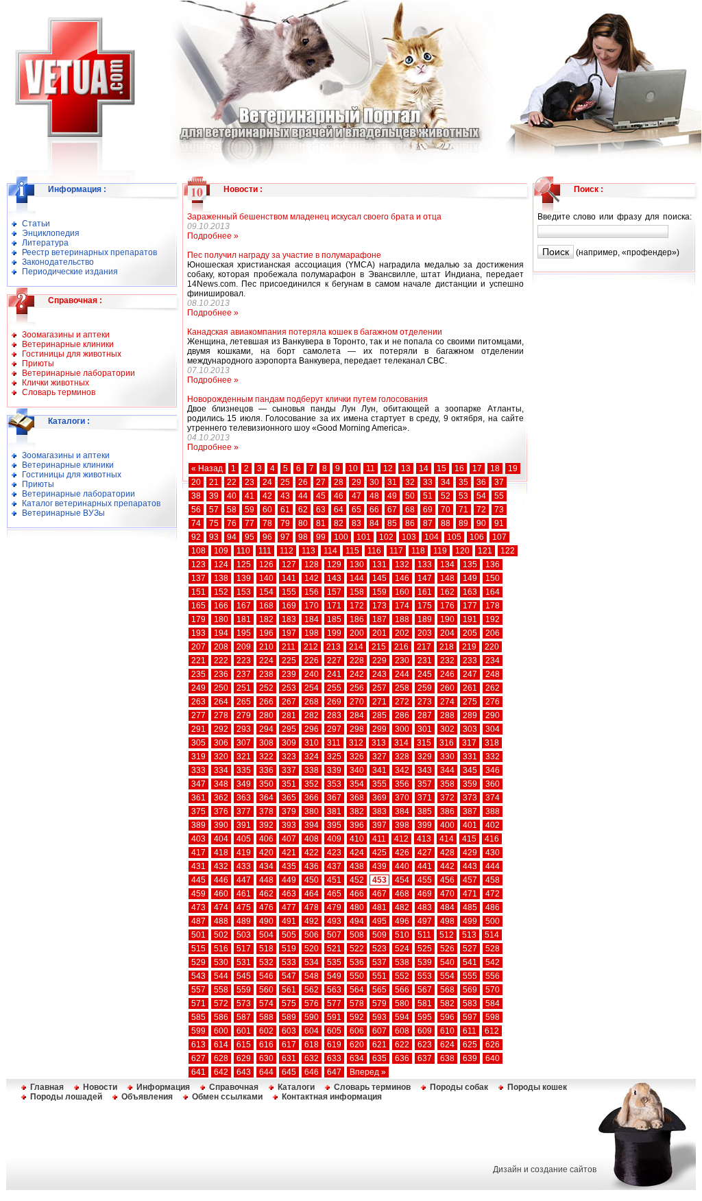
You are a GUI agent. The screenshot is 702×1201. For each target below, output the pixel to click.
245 (424, 674)
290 (492, 715)
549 (334, 976)
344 (447, 770)
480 (357, 907)
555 (470, 976)
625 (470, 1044)
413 (424, 839)
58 (232, 509)
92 (196, 537)
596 (447, 1017)
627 (198, 1058)
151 (198, 592)
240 (311, 674)
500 (492, 921)
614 (221, 1044)
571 (198, 1003)
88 (445, 523)
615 (244, 1044)
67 (392, 509)
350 (266, 784)
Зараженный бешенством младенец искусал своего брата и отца (314, 217)
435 (289, 866)
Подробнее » (213, 236)
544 (221, 976)
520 (311, 948)
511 (424, 935)
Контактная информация (332, 1097)
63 (321, 509)
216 (401, 647)
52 (445, 496)
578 (357, 1003)
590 (311, 1017)
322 (266, 756)
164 (492, 592)
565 (379, 990)
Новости (240, 189)
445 (198, 880)
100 (341, 537)
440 (402, 866)
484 (447, 907)
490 (266, 921)
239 (289, 674)
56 (196, 509)
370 (402, 797)
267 (289, 701)
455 (424, 880)
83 (356, 523)
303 (470, 729)
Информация (74, 189)
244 (402, 674)
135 (470, 564)
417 (198, 852)
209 (244, 647)
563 (334, 990)
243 (379, 674)
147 (424, 578)
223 (244, 660)
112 (286, 551)
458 (492, 880)
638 (447, 1058)
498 (447, 921)
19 (513, 468)
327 (379, 756)
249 (198, 688)
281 (289, 715)
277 (198, 715)
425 (379, 852)
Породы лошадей (66, 1097)
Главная (47, 1087)
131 (379, 564)
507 (334, 935)
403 (198, 839)
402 (492, 825)
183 (289, 619)
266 (266, 701)
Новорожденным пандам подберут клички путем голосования (307, 399)
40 (232, 496)
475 (244, 907)
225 (289, 660)
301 (424, 729)
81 (321, 523)
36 (481, 482)
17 (477, 468)
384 (402, 811)
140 (266, 578)
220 (492, 647)
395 (334, 825)
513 (469, 935)
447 (244, 880)
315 (424, 743)
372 (447, 797)
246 (447, 674)
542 (492, 962)
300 (402, 729)
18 (495, 468)
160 (402, 592)
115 (352, 551)
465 (334, 894)
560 (266, 990)
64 (338, 509)
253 (289, 688)
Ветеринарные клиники (68, 344)
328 (402, 756)
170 (311, 605)
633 (334, 1058)
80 (303, 523)
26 (303, 482)
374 (492, 797)
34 (445, 482)
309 (289, 743)
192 (492, 619)
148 (447, 578)
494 (357, 921)
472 (492, 894)
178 (492, 605)
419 (244, 852)
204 (447, 633)
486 (492, 907)
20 (196, 482)
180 (221, 619)
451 (334, 880)
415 (469, 839)
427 (424, 852)
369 (379, 797)
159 (379, 592)
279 (244, 715)
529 (198, 962)
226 (311, 660)
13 (406, 468)
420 (266, 852)
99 (321, 537)
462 (266, 894)
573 (244, 1003)
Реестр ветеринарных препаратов (89, 252)
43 (285, 496)
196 (266, 633)
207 (198, 647)
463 (289, 894)
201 (379, 633)
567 (424, 990)
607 (379, 1031)
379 (289, 811)
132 (402, 564)
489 (244, 921)
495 (379, 921)
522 (357, 948)
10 (353, 468)
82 (338, 523)
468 (402, 894)
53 (463, 496)
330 (447, 756)
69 (428, 509)
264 (221, 701)
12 (388, 468)
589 (289, 1017)
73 (499, 509)
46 (338, 496)
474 (221, 907)
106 (477, 537)
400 (447, 825)
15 (441, 468)
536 (357, 962)
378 (266, 811)
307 (244, 743)
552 (402, 976)
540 (447, 962)
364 (266, 797)
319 (198, 756)
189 (424, 619)
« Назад (207, 468)
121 (485, 551)
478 (311, 907)
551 (379, 976)
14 (423, 468)
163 (470, 592)
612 (492, 1031)
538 (402, 962)
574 (266, 1003)
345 (470, 770)
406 (266, 839)
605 (334, 1031)
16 (459, 468)
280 (266, 715)
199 (334, 633)
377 (244, 811)
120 (462, 551)
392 (266, 825)
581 (424, 1003)
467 (379, 894)
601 (244, 1031)
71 (463, 509)
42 (267, 496)
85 (392, 523)
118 (418, 551)
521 (334, 948)
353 (334, 784)
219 (469, 647)
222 (221, 660)
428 (447, 852)
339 (334, 770)
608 (402, 1031)
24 (267, 482)
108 (198, 551)
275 (470, 701)
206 (492, 633)
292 (221, 729)
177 (470, 605)
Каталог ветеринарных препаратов (91, 503)
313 (379, 743)
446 (221, 880)
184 (311, 619)
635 (379, 1058)
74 (196, 523)
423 (334, 852)
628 (221, 1058)
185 (334, 619)
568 (447, 990)
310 (311, 743)
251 (244, 688)
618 (311, 1044)
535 (334, 962)
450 (311, 880)
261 (470, 688)
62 (303, 509)
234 (492, 660)
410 (357, 839)
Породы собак (459, 1087)
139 (244, 578)
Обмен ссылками (227, 1097)
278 (221, 715)
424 (357, 852)
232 (447, 660)
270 (357, 701)
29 (356, 482)
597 (470, 1017)
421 (289, 852)
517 (244, 948)
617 (289, 1044)
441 (424, 866)
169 (289, 605)
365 (289, 797)
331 (470, 756)
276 (492, 701)
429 (470, 852)
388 (492, 811)
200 (357, 633)
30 (374, 482)
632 (311, 1058)
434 (266, 866)
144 (357, 578)
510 (402, 935)
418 (221, 852)
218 (446, 647)
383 (379, 811)
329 (424, 756)
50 (410, 496)
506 (311, 935)
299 (379, 729)
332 (492, 756)
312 (356, 743)
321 (244, 756)
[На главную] (67, 132)
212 (311, 647)
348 (221, 784)
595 (424, 1017)
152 (221, 592)
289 (470, 715)
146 (402, 578)
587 (244, 1017)
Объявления (147, 1097)
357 (424, 784)
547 (289, 976)
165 (198, 605)
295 (289, 729)
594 (402, 1017)
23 (249, 482)
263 (198, 701)
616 (266, 1044)
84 (374, 523)
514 (492, 935)
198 (311, 633)
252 (266, 688)
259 (424, 688)
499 (470, 921)
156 (311, 592)
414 (446, 839)
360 (492, 784)
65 (356, 509)
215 (379, 647)
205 (470, 633)
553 (424, 976)
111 (264, 551)
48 (374, 496)
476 (266, 907)
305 (198, 743)
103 (409, 537)
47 (356, 496)
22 (232, 482)
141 (289, 578)
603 (289, 1031)
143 (334, 578)
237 (244, 674)
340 (357, 770)
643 (244, 1072)
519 (289, 948)
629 (244, 1058)
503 (244, 935)
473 (198, 907)
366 (311, 797)
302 (447, 729)
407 (289, 839)
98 (303, 537)
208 (221, 647)
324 (311, 756)
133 (424, 564)
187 (379, 619)
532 (266, 962)
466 (357, 894)
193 (198, 633)
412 (401, 839)
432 (221, 866)
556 (492, 976)
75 (214, 523)
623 (424, 1044)
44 (303, 496)
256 (357, 688)
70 (445, 509)
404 (221, 839)
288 (447, 715)
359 (470, 784)
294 (266, 729)
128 (311, 564)
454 (402, 880)
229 (379, 660)
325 (334, 756)
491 (289, 921)
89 (463, 523)
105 (454, 537)
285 (379, 715)
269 (334, 701)
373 (470, 797)
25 (285, 482)
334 (221, 770)
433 (244, 866)
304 (492, 729)
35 (463, 482)
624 (447, 1044)
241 (334, 674)
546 (266, 976)
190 (447, 619)
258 (402, 688)
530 (221, 962)
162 (447, 592)
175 (424, 605)
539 (424, 962)
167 (244, 605)
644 (266, 1072)
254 (311, 688)
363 (244, 797)
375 (198, 811)
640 (492, 1058)
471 (470, 894)
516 (221, 948)
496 (402, 921)
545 (244, 976)
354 (357, 784)
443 (470, 866)
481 (379, 907)
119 (440, 551)
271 (379, 701)
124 (221, 564)
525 (424, 948)
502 (221, 935)
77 (249, 523)
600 (221, 1031)
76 (232, 523)
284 (357, 715)
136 (492, 564)
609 (424, 1031)
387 (470, 811)
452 (357, 880)
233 (470, 660)
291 (198, 729)
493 (334, 921)
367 (334, 797)
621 (379, 1044)
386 (447, 811)
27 (321, 482)
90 (481, 523)
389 (198, 825)
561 (289, 990)
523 (379, 948)
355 (379, 784)
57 (214, 509)
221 (198, 660)
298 (357, 729)
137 (198, 578)
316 (446, 743)
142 (311, 578)
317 (469, 743)
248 (492, 674)
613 (198, 1044)
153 (244, 592)
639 (470, 1058)
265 (244, 701)
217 (424, 647)
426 (402, 852)
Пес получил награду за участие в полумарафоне (284, 255)
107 (499, 537)
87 (428, 523)
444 (492, 866)
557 (198, 990)
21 (214, 482)
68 (410, 509)
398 (402, 825)
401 (470, 825)
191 (470, 619)
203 (424, 633)
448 (266, 880)
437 (334, 866)
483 (424, 907)
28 (338, 482)
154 (266, 592)
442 (447, 866)
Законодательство (58, 262)
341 (379, 770)
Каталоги (66, 421)
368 (357, 797)
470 (447, 894)
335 (244, 770)
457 (470, 880)
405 (244, 839)
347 (198, 784)
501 (198, 935)
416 (492, 839)
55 (499, 496)
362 (221, 797)
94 (232, 537)
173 (379, 605)
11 (370, 468)
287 (424, 715)
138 (221, 578)
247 (470, 674)
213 (333, 647)
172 (357, 605)
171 (334, 605)
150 (492, 578)
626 (492, 1044)
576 (311, 1003)
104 (431, 537)
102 (386, 537)
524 (402, 948)
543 (198, 976)
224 (266, 660)
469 (424, 894)
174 (402, 605)
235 (198, 674)
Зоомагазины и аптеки (66, 335)
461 (244, 894)
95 (249, 537)
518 (266, 948)
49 (392, 496)
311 (334, 743)
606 (357, 1031)
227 (334, 660)
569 (470, 990)
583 (470, 1003)
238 (266, 674)
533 (289, 962)
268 (311, 701)
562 (311, 990)
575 (289, 1003)
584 (492, 1003)
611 (469, 1031)
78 (267, 523)
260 (447, 688)
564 (357, 990)
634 (357, 1058)
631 (289, 1058)
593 (379, 1017)
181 (244, 619)
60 (267, 509)
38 (196, 496)
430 (492, 852)
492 (311, 921)
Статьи (36, 223)
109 (221, 551)
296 (311, 729)
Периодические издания (70, 271)
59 (249, 509)
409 (334, 839)
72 (481, 509)
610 (447, 1031)
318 (492, 743)
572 (221, 1003)
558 (221, 990)
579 (379, 1003)
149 (470, 578)
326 (357, 756)
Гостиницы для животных (71, 354)
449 (289, 880)
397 (379, 825)
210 (266, 647)
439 (379, 866)
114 (330, 551)
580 (402, 1003)
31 (392, 482)
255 (334, 688)
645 (289, 1072)
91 (499, 523)
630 (266, 1058)
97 (285, 537)
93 (214, 537)
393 (289, 825)
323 (289, 756)
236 (221, 674)
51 (428, 496)
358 (447, 784)
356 (402, 784)
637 (424, 1058)
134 (447, 564)
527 (470, 948)
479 (334, 907)
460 (221, 894)
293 (244, 729)
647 (334, 1072)
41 (249, 496)
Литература (45, 243)
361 (198, 797)
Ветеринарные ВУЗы (63, 513)
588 (266, 1017)
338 (311, 770)
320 (221, 756)
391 (244, 825)
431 (198, 866)
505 (289, 935)
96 (267, 537)
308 (266, 743)
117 (396, 551)
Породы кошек (537, 1087)
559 (244, 990)
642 (221, 1072)
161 (424, 592)
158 (357, 592)
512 (446, 935)
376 (221, 811)
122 (507, 551)
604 (311, 1031)
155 (289, 592)
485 (470, 907)
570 (492, 990)
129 (334, 564)
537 (379, 962)
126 (266, 564)
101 (363, 537)
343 (424, 770)
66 (374, 509)
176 (447, 605)
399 (424, 825)
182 (266, 619)
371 (424, 797)
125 (244, 564)
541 (470, 962)
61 (285, 509)
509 (379, 935)
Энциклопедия (51, 233)
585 (198, 1017)
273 (424, 701)
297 (334, 729)
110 (243, 551)
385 (424, 811)
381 (334, 811)
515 (198, 948)
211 (288, 647)
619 (334, 1044)
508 (357, 935)
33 (428, 482)
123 (198, 564)
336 (266, 770)
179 (198, 619)
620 (357, 1044)
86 (410, 523)
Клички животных (55, 383)
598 (492, 1017)
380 (311, 811)
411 (379, 839)
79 (285, 523)
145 (379, 578)
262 (492, 688)
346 (492, 770)
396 (357, 825)
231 (424, 660)
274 (447, 701)
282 (311, 715)
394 (311, 825)
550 (357, 976)
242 (357, 674)
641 (198, 1072)
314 (401, 743)
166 (221, 605)
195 (244, 633)
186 (357, 619)
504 (266, 935)
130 (357, 564)
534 (311, 962)
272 (402, 701)
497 (424, 921)
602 (266, 1031)
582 (447, 1003)
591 (334, 1017)
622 (402, 1044)
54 (481, 496)
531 (244, 962)
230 (402, 660)
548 (311, 976)
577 (334, 1003)
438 (357, 866)
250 (221, 688)
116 (374, 551)
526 (447, 948)
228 (357, 660)
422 (311, 852)
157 (334, 592)
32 (410, 482)
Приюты (38, 363)
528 (492, 948)
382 (357, 811)
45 (321, 496)
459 (198, 894)
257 (379, 688)
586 (221, 1017)
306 (221, 743)
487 (198, 921)
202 (402, 633)
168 (266, 605)
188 (402, 619)
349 (244, 784)
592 (357, 1017)
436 (311, 866)
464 (311, 894)
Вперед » (368, 1072)
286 (402, 715)
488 (221, 921)
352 (311, 784)
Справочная (72, 300)
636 (402, 1058)
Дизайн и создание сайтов (544, 1169)
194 (221, 633)
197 (289, 633)
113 (308, 551)
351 (289, 784)
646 (311, 1072)
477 (289, 907)
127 (289, 564)
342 (402, 770)
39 (214, 496)
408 (311, 839)
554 (447, 976)
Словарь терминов (58, 392)
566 (402, 990)
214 (356, 647)
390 (221, 825)
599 (198, 1031)
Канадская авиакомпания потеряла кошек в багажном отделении (314, 332)
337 (289, 770)
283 (334, 715)
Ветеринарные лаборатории (78, 373)
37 (499, 482)
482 (402, 907)
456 (447, 880)
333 (198, 770)
